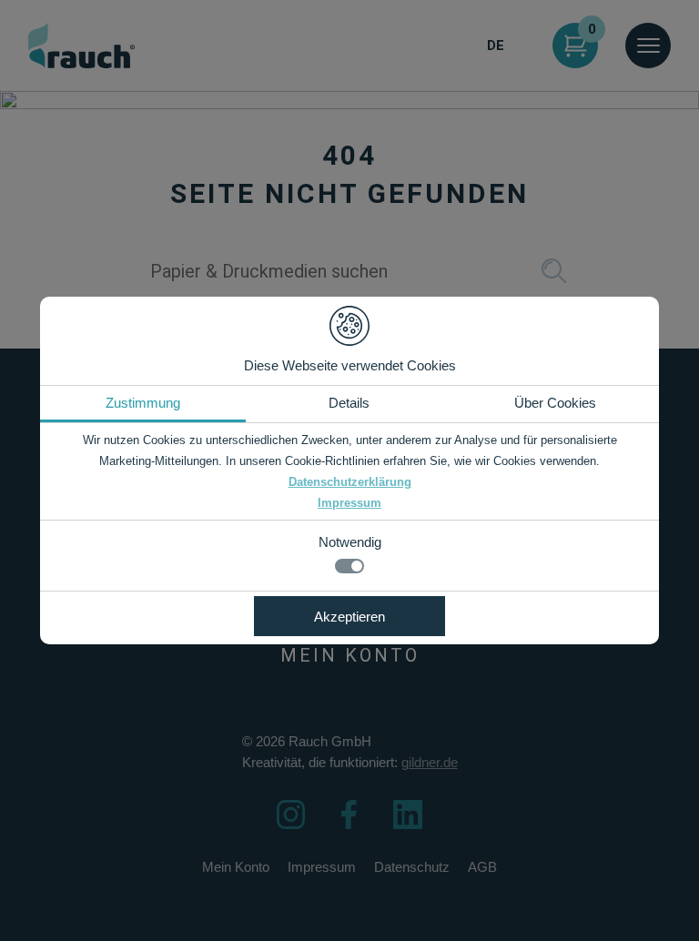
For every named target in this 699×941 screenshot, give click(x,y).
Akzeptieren (349, 616)
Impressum (349, 503)
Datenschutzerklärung (350, 482)
